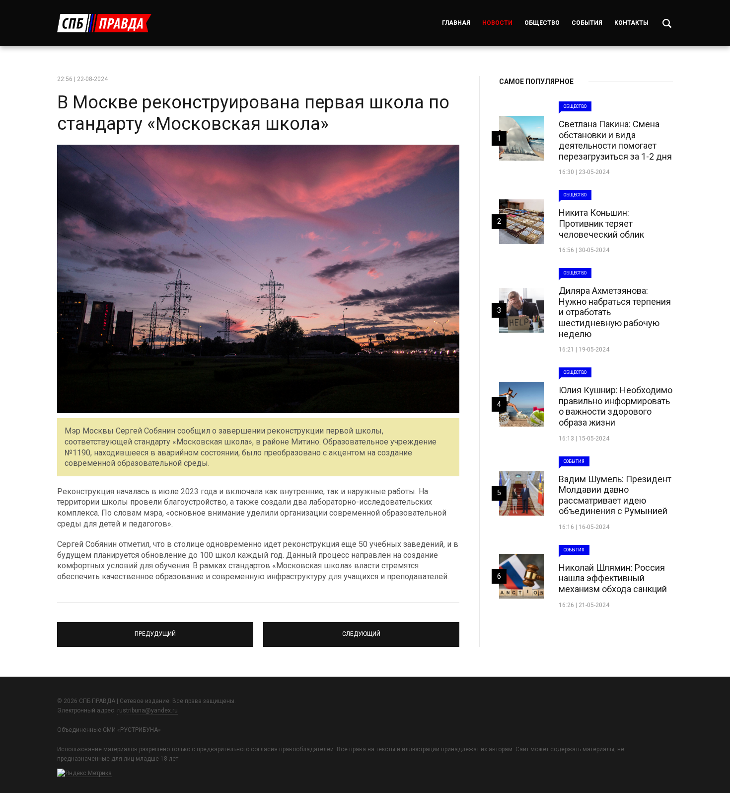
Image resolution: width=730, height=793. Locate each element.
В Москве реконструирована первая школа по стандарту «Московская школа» (253, 113)
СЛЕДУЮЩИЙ (361, 630)
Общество (542, 22)
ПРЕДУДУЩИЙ (155, 630)
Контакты (631, 22)
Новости (497, 22)
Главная (456, 22)
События (587, 22)
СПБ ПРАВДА (104, 23)
